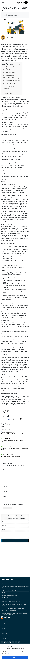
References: (9, 93)
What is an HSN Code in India (9, 610)
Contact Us (4, 623)
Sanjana (11, 37)
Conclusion (5, 90)
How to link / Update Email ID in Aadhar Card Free (14, 434)
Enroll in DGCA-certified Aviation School (13, 80)
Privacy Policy (5, 633)
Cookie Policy (10, 653)
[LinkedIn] (10, 642)
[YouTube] (5, 642)
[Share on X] (21, 419)
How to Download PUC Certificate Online (11, 456)
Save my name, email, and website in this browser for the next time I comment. (13, 503)
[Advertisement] (15, 560)
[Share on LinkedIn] (15, 419)
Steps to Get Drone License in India (11, 78)
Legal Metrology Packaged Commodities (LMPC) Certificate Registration (15, 587)
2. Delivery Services (9, 69)
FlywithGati (6, 410)
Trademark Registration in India (9, 590)
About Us (4, 628)
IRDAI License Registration (8, 592)
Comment (6, 470)
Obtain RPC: (7, 85)
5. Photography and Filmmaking (11, 74)
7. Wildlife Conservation (9, 77)
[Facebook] (2, 642)
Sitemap (4, 636)
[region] (15, 652)
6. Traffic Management (9, 75)
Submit (15, 540)
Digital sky (6, 412)
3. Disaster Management (10, 71)
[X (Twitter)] (7, 642)
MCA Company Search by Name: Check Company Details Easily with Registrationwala (15, 614)
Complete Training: (9, 82)
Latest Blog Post (5, 631)
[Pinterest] (19, 642)
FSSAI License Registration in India (10, 583)
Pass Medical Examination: (10, 83)
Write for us (4, 626)
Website (5, 496)
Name (5, 486)
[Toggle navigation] (3, 2)
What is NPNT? (6, 88)
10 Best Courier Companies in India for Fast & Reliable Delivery (14, 604)
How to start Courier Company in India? (11, 601)
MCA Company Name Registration (10, 595)
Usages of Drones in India (9, 66)
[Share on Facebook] (9, 419)
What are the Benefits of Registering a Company (13, 608)
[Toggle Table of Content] (19, 64)
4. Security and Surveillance (10, 72)
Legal (8, 14)
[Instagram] (13, 642)
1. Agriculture (7, 68)
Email (5, 491)
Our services (5, 621)
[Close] (28, 645)
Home (4, 14)
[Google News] (16, 642)
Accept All (15, 657)
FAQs (4, 91)
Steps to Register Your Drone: (10, 86)
